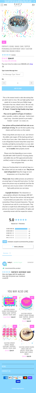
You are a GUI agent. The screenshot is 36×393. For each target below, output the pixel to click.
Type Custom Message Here (9, 70)
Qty (3, 79)
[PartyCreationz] (18, 5)
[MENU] (1, 5)
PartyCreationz (20, 388)
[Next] (32, 24)
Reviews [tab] (5, 253)
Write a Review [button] (18, 247)
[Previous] (3, 24)
